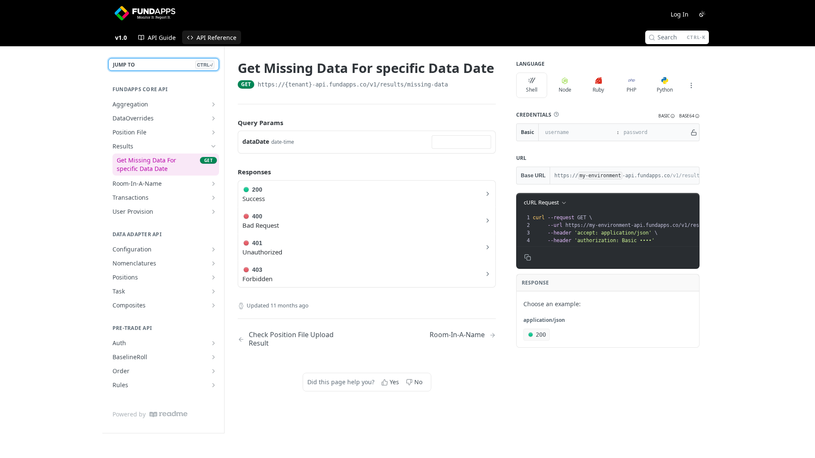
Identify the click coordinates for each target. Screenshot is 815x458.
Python (665, 89)
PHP (631, 89)
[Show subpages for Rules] (213, 385)
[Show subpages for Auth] (213, 343)
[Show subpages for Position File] (213, 132)
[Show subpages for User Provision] (213, 211)
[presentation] (644, 229)
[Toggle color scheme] (702, 14)
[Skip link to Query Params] (231, 122)
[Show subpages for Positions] (213, 277)
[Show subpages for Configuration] (213, 249)
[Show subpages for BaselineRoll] (213, 357)
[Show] (694, 132)
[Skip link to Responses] (231, 172)
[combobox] (461, 142)
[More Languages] (691, 85)
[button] (556, 114)
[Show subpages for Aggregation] (213, 104)
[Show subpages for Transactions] (213, 197)
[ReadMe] (168, 414)
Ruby (598, 89)
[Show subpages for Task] (213, 291)
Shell (531, 89)
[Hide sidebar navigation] (222, 239)
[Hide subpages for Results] (213, 146)
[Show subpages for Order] (213, 371)
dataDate (255, 141)
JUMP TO (163, 64)
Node (565, 89)
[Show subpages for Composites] (213, 305)
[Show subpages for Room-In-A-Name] (213, 183)
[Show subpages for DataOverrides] (213, 118)
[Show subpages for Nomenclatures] (213, 263)
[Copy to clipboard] (456, 85)
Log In (680, 14)
